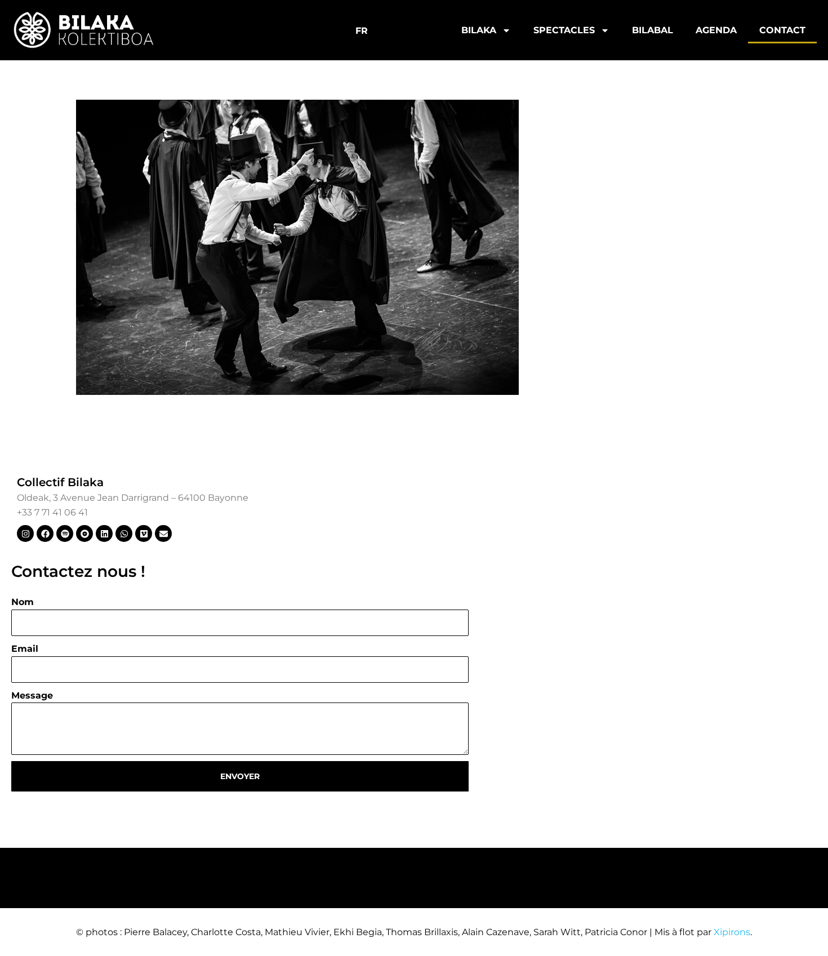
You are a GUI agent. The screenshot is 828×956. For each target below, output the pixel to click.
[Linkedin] (104, 533)
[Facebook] (45, 533)
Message (32, 695)
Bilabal (652, 30)
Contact (782, 30)
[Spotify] (64, 533)
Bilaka (478, 30)
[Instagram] (25, 533)
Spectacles (564, 30)
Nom (22, 602)
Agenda (716, 30)
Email (24, 648)
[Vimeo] (143, 533)
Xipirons (732, 932)
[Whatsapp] (123, 533)
